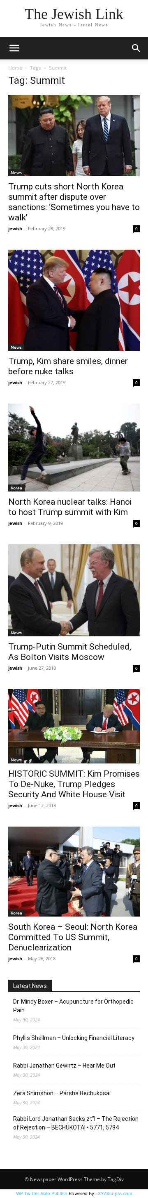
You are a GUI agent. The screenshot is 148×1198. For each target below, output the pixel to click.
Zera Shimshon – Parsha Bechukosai (62, 1093)
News (16, 172)
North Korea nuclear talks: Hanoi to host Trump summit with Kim (70, 507)
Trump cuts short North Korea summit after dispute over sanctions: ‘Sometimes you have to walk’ (74, 202)
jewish (15, 228)
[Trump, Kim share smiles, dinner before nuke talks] (74, 300)
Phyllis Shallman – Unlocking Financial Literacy (73, 1038)
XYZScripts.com (115, 1193)
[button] (14, 48)
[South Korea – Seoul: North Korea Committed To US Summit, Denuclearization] (74, 872)
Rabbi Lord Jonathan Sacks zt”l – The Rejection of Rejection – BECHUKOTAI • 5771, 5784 (76, 1123)
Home (15, 67)
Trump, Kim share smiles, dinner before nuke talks (68, 366)
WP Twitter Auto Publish (41, 1193)
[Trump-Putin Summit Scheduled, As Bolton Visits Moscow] (74, 590)
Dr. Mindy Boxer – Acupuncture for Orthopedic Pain (73, 1006)
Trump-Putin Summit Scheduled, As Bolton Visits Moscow (69, 652)
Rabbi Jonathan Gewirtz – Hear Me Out (64, 1065)
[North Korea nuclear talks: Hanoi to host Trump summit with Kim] (74, 447)
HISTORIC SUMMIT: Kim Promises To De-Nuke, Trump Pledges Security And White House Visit (74, 784)
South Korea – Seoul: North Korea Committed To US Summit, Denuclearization (72, 937)
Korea (16, 488)
